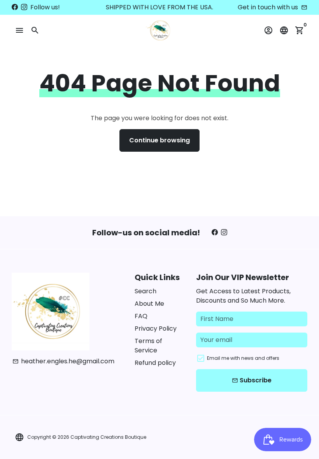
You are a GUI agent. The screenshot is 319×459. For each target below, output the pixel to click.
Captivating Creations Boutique (108, 437)
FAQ (141, 316)
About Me (149, 303)
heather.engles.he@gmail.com (63, 361)
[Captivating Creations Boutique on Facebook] (15, 7)
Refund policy (155, 362)
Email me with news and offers (243, 358)
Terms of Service (148, 345)
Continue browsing (159, 140)
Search (145, 291)
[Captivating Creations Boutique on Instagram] (24, 7)
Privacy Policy (156, 328)
